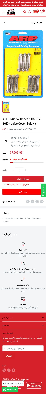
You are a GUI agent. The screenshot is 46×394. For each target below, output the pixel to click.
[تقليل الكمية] (12, 170)
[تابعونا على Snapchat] (13, 370)
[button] (35, 12)
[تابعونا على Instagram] (4, 370)
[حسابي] (29, 11)
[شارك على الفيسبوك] (28, 201)
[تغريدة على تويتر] (37, 201)
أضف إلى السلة (23, 179)
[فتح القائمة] (3, 12)
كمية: (4, 170)
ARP (4, 129)
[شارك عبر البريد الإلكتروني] (42, 201)
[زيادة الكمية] (25, 170)
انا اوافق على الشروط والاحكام (17, 184)
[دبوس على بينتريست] (32, 201)
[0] (41, 11)
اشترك (9, 356)
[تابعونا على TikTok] (9, 370)
